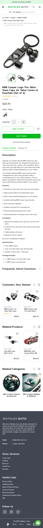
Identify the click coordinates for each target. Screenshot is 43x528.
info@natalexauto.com (19, 440)
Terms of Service (8, 490)
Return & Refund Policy (10, 487)
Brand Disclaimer (8, 492)
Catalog (5, 461)
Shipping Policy (7, 484)
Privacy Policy (7, 481)
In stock (6, 99)
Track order (6, 458)
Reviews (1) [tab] (22, 148)
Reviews (5, 469)
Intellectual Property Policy (11, 495)
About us (5, 463)
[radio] (3, 96)
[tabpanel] (21, 211)
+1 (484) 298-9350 (18, 444)
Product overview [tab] (9, 148)
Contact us (6, 466)
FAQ (3, 498)
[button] (38, 523)
